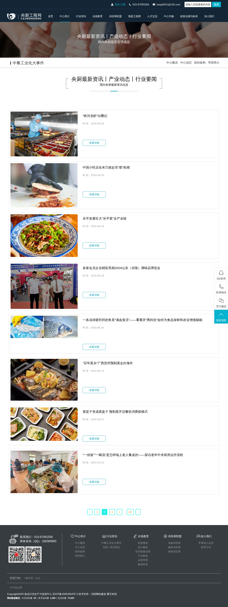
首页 (50, 16)
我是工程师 (134, 16)
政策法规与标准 (189, 16)
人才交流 (152, 16)
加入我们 (209, 16)
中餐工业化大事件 (111, 542)
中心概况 (172, 62)
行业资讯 (81, 16)
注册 (122, 4)
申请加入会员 (205, 542)
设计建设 (143, 547)
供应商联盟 (115, 16)
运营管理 (143, 560)
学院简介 (213, 62)
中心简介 (65, 16)
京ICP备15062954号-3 (65, 594)
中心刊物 (169, 16)
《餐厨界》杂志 (31, 578)
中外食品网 (16, 587)
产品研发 (143, 555)
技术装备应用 (142, 551)
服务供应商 (174, 547)
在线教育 (98, 16)
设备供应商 (174, 542)
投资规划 (143, 542)
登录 (117, 4)
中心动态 (186, 62)
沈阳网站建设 (98, 594)
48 (130, 512)
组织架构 (200, 62)
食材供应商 (174, 551)
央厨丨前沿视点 (111, 547)
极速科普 (143, 564)
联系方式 (206, 547)
